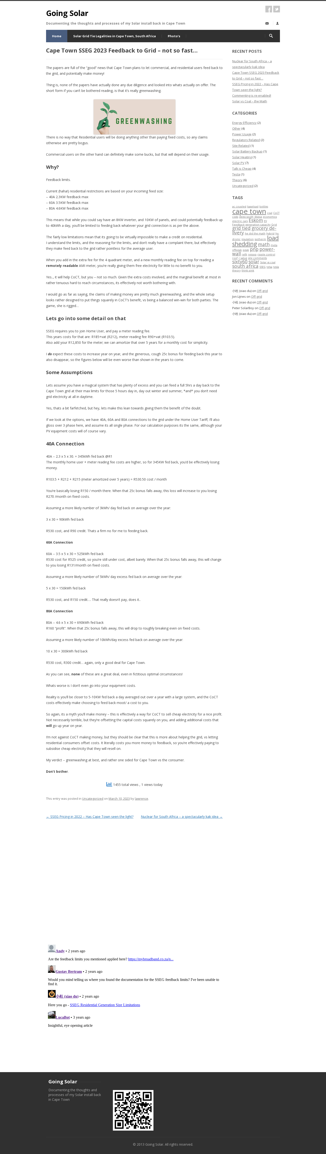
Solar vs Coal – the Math (249, 101)
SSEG (262, 267)
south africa (245, 266)
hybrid (270, 233)
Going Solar (67, 13)
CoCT (276, 213)
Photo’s (174, 36)
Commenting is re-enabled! (251, 95)
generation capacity (258, 224)
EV (265, 221)
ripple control (266, 254)
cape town (249, 211)
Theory (237, 180)
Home (56, 36)
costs (235, 216)
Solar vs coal (267, 262)
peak (246, 250)
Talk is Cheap (242, 168)
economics (270, 216)
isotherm (260, 239)
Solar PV (238, 163)
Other (236, 128)
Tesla (236, 174)
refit (244, 254)
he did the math (255, 233)
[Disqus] (134, 879)
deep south (246, 216)
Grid (274, 224)
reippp (252, 254)
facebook (268, 9)
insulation (248, 239)
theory (236, 270)
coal (269, 213)
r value (243, 258)
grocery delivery (254, 230)
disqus (258, 216)
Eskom (256, 220)
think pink (248, 270)
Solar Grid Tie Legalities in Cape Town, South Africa (114, 36)
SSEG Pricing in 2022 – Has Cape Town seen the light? (89, 816)
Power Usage (242, 134)
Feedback (238, 224)
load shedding (255, 241)
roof (235, 258)
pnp (254, 249)
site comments (257, 258)
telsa (269, 267)
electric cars (240, 221)
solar (253, 262)
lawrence (141, 798)
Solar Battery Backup (247, 151)
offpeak (237, 250)
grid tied (241, 228)
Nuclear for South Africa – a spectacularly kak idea (182, 816)
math (264, 244)
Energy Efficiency (244, 123)
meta (274, 245)
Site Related (241, 145)
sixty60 (239, 262)
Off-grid (262, 291)
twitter (276, 9)
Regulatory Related (246, 140)
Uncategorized (92, 798)
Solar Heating (242, 157)
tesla (276, 267)
